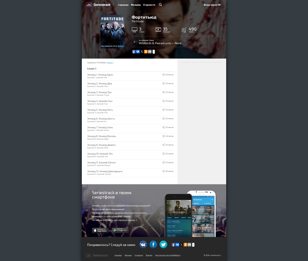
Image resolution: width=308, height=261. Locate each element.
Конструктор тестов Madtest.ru (167, 255)
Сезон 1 (110, 62)
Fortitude (101, 62)
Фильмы (136, 4)
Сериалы (123, 4)
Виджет (149, 255)
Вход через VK (212, 4)
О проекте (149, 4)
